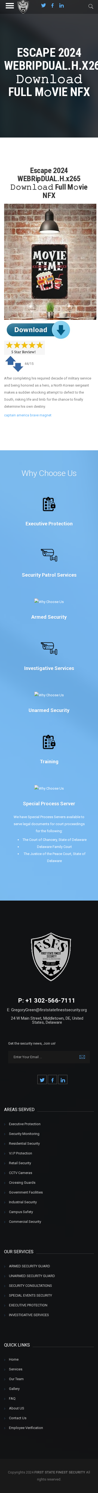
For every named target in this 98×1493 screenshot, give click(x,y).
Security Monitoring (24, 1134)
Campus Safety (21, 1212)
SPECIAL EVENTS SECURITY (30, 1295)
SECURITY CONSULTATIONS (30, 1286)
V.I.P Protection (20, 1153)
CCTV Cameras (20, 1173)
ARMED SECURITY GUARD (29, 1266)
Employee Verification (26, 1428)
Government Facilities (26, 1192)
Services (15, 1369)
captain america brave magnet (27, 415)
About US (16, 1408)
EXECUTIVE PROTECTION (28, 1305)
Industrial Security (23, 1202)
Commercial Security (25, 1222)
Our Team (16, 1379)
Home (14, 1359)
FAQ (12, 1398)
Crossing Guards (22, 1183)
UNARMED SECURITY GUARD (32, 1276)
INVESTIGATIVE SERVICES (29, 1315)
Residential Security (24, 1143)
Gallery (14, 1389)
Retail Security (20, 1163)
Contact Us (17, 1418)
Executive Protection (25, 1124)
